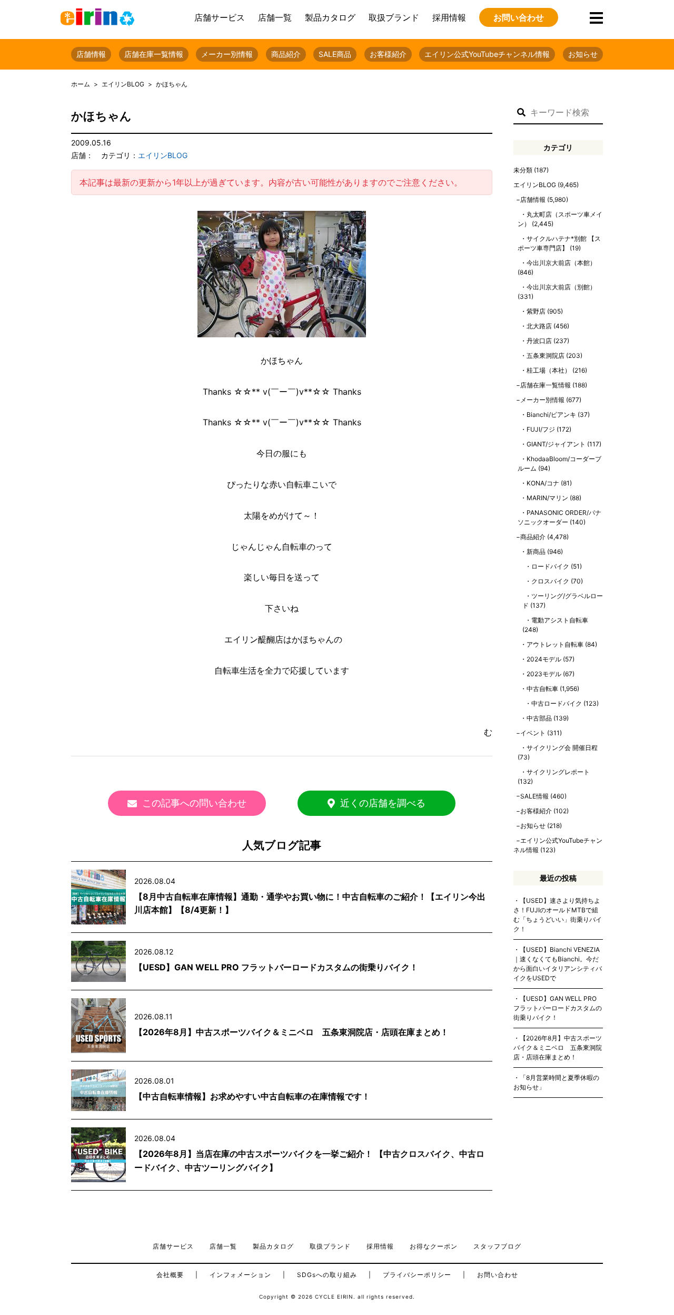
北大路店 (539, 326)
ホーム (80, 84)
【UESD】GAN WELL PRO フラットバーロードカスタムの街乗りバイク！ (276, 967)
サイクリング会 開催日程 (562, 748)
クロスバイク (550, 581)
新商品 (536, 552)
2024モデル (544, 659)
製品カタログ (330, 17)
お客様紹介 (388, 54)
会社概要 (170, 1275)
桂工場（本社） (549, 370)
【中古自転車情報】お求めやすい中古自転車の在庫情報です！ (252, 1096)
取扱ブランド (394, 17)
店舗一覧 (275, 17)
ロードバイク (550, 566)
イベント (533, 733)
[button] (521, 113)
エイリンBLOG (123, 84)
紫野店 (536, 311)
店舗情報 (91, 54)
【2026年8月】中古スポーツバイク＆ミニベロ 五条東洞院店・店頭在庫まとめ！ (291, 1032)
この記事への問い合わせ (194, 803)
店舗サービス (219, 17)
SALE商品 (335, 54)
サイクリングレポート (558, 772)
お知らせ (583, 54)
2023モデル (544, 674)
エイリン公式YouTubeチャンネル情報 (487, 54)
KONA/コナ (543, 483)
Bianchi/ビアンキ (551, 414)
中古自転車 (542, 689)
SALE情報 (534, 796)
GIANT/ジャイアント (556, 444)
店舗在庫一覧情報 (153, 54)
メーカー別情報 (227, 54)
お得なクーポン (434, 1246)
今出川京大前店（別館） (561, 287)
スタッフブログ (497, 1246)
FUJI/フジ (541, 429)
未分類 (522, 170)
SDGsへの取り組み (327, 1275)
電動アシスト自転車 (559, 620)
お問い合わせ (518, 17)
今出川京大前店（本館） (561, 263)
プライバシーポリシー (417, 1275)
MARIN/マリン (547, 498)
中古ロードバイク (556, 703)
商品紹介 (286, 54)
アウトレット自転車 (555, 644)
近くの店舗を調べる (382, 803)
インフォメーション (240, 1275)
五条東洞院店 (545, 355)
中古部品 (539, 718)
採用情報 (449, 17)
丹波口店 (539, 341)
